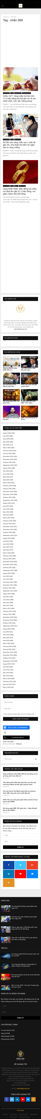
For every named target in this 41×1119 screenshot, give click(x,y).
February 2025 (7, 485)
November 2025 (8, 459)
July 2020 (6, 632)
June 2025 (6, 474)
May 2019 (6, 672)
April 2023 (6, 550)
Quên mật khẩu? (8, 741)
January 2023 (7, 559)
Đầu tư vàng (17, 139)
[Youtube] (22, 1099)
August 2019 (7, 664)
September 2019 (8, 661)
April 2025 (6, 480)
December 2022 (8, 561)
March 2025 (7, 483)
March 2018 (7, 687)
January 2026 (7, 453)
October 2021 (7, 588)
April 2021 (6, 605)
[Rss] (33, 1099)
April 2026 (6, 445)
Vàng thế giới (18, 93)
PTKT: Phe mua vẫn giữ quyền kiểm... (29, 385)
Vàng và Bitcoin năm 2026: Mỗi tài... (10, 369)
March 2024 (7, 518)
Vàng (12, 93)
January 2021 (7, 614)
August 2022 (7, 573)
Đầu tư (16, 185)
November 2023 (8, 529)
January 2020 (7, 649)
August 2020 (7, 629)
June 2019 (6, 670)
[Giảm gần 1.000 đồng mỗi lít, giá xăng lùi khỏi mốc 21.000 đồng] (5, 940)
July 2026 (6, 436)
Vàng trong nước (26, 93)
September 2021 (8, 591)
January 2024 (7, 523)
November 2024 (8, 494)
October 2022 (7, 567)
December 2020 (8, 617)
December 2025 (8, 456)
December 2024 (8, 491)
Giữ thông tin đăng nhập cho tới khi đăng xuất (19, 714)
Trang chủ (5, 1114)
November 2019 (8, 655)
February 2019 (7, 681)
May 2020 (6, 637)
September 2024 (8, 500)
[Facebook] (6, 1099)
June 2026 (6, 439)
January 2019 (7, 684)
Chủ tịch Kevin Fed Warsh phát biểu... (9, 385)
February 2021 (7, 611)
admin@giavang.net (20, 329)
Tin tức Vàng (13, 1114)
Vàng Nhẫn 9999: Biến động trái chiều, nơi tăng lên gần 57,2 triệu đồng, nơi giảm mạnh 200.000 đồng (20, 191)
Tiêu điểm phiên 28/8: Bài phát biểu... (28, 369)
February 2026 (7, 450)
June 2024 (6, 509)
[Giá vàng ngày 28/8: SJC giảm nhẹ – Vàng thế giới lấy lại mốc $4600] (11, 395)
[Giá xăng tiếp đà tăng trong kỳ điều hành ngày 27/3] (5, 908)
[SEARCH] (36, 759)
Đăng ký (19, 744)
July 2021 (6, 596)
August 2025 (7, 468)
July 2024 (6, 506)
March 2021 (7, 608)
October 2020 (7, 623)
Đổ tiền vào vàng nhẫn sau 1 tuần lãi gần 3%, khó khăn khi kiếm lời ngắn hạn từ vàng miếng (19, 144)
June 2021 (6, 599)
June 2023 (6, 544)
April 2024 (6, 515)
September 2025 (8, 465)
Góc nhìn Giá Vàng (24, 1117)
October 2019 (7, 658)
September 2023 (8, 535)
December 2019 (8, 652)
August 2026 (7, 433)
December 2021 (8, 582)
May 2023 (6, 547)
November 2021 (8, 585)
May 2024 (6, 512)
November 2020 (8, 620)
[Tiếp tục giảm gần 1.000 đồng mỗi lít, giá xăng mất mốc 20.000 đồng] (5, 929)
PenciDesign (20, 1110)
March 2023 (7, 553)
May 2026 (6, 442)
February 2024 (7, 521)
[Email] (28, 1099)
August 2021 (7, 594)
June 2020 (6, 634)
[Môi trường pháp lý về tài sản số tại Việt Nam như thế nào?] (5, 977)
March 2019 (7, 678)
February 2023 (7, 556)
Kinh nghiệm (13, 1117)
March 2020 (7, 643)
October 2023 (7, 532)
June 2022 (6, 579)
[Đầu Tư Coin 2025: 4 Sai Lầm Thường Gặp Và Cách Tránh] (5, 987)
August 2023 (7, 538)
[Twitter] (12, 1099)
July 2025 (6, 471)
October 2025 (7, 462)
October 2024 (7, 497)
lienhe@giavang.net (23, 1088)
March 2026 (7, 447)
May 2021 (6, 602)
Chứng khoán (5, 1039)
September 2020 (8, 626)
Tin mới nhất (6, 93)
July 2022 (6, 576)
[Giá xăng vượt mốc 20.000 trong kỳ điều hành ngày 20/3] (5, 919)
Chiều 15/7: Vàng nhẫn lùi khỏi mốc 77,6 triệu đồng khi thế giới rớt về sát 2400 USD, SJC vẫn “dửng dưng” (19, 98)
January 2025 (7, 488)
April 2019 (6, 675)
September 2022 (8, 570)
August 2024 (7, 503)
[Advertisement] (20, 44)
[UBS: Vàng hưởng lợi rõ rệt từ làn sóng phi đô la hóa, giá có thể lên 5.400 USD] (29, 411)
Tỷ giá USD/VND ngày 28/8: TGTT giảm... (28, 402)
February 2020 (7, 646)
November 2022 (8, 564)
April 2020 (6, 640)
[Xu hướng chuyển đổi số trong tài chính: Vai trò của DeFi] (5, 956)
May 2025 (6, 477)
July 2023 (6, 541)
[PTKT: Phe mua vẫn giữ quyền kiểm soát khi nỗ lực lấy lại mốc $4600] (29, 378)
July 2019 (6, 667)
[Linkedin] (17, 1099)
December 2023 (8, 526)
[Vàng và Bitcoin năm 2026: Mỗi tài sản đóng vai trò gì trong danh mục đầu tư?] (11, 362)
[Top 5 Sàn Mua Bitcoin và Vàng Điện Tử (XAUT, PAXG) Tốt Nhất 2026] (5, 966)
